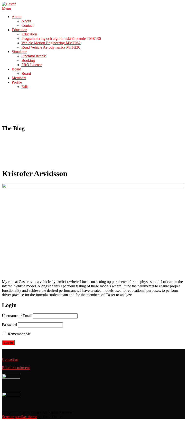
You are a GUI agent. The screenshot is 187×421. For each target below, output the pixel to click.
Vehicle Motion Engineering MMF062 (51, 43)
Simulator (19, 52)
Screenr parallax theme (19, 417)
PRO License (31, 65)
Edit (24, 87)
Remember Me (19, 334)
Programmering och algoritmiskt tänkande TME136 (61, 38)
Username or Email (17, 316)
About (16, 17)
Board (16, 69)
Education (19, 30)
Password (9, 325)
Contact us (10, 359)
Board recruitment (16, 368)
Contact (27, 25)
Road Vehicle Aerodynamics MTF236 (50, 47)
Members (19, 78)
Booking (28, 60)
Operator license (34, 56)
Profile (17, 82)
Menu (6, 8)
